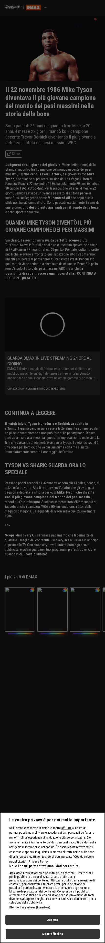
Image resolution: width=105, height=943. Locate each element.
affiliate (66, 828)
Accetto (52, 920)
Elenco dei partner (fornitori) (29, 907)
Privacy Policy (39, 861)
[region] (52, 877)
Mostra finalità (52, 934)
